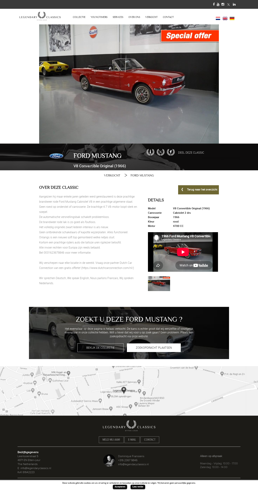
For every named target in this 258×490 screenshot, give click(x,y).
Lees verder (137, 486)
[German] (232, 18)
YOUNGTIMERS (99, 17)
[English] (225, 18)
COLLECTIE (79, 17)
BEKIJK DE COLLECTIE (100, 348)
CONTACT (168, 17)
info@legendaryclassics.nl (36, 468)
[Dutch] (218, 18)
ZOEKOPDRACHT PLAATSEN (154, 348)
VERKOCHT (151, 17)
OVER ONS (134, 17)
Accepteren (120, 486)
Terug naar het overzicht (201, 189)
